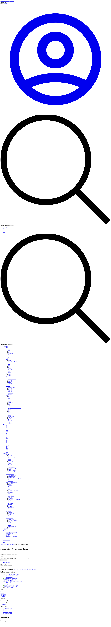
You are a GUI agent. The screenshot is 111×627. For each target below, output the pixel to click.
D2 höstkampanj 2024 (7, 610)
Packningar (12, 544)
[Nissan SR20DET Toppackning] (10, 578)
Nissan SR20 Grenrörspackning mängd (8, 558)
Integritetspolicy (4, 595)
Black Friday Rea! (7, 609)
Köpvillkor (3, 596)
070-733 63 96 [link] (3, 604)
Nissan (14, 569)
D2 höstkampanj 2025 (7, 608)
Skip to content (11, 1)
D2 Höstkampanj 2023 (7, 612)
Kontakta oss (3, 591)
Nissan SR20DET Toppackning (9, 579)
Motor (4, 544)
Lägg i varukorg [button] (9, 577)
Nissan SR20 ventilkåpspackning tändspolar (12, 582)
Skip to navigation (4, 1)
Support (4, 228)
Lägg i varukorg (4, 559)
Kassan (4, 229)
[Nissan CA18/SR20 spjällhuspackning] (11, 574)
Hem (2, 544)
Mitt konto (5, 227)
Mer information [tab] (6, 562)
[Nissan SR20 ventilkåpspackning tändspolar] (12, 581)
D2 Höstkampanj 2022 (7, 613)
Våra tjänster (3, 594)
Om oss (2, 593)
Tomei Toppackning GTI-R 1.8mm (10, 586)
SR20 (8, 544)
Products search (4, 225)
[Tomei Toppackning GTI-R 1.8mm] (10, 585)
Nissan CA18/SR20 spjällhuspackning (11, 575)
